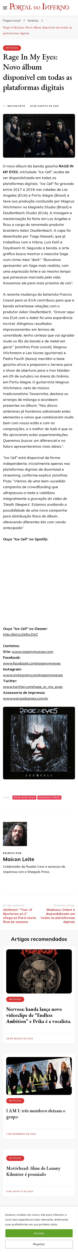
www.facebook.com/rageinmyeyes (32, 663)
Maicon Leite (16, 106)
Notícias (12, 48)
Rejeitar (39, 1244)
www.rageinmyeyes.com (32, 651)
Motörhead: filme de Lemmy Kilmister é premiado (33, 1171)
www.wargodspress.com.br (25, 698)
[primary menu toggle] (5, 7)
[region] (39, 1229)
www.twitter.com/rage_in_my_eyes (33, 686)
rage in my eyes (24, 797)
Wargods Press (49, 797)
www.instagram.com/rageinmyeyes (33, 675)
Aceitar (39, 1233)
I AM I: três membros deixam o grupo (35, 1113)
